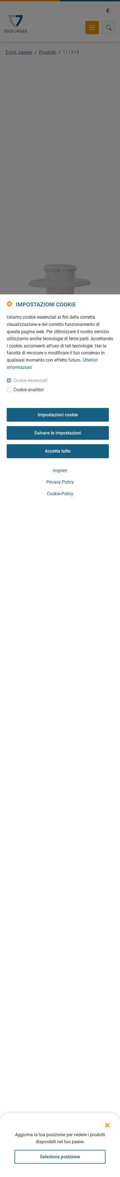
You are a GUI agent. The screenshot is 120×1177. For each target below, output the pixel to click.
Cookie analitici (28, 389)
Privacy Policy (60, 482)
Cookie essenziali (30, 380)
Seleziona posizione (60, 1156)
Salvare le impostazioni (57, 433)
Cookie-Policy (60, 493)
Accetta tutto (58, 451)
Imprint (60, 470)
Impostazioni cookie (58, 414)
